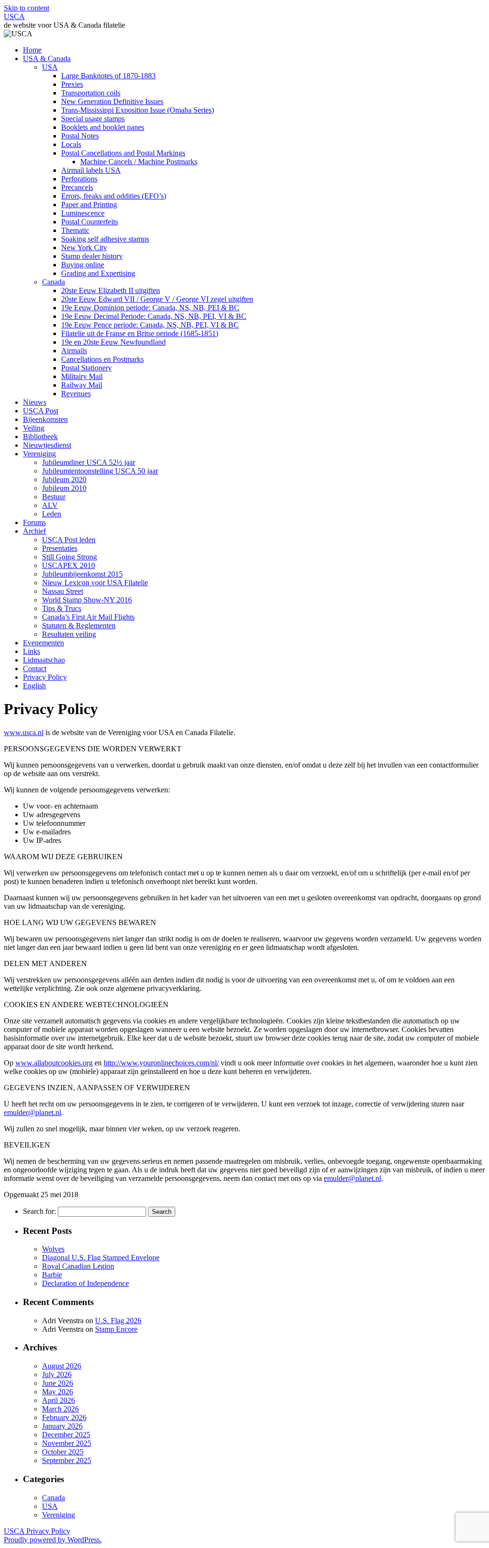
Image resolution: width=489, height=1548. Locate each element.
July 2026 (57, 1374)
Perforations (79, 179)
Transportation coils (90, 93)
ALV (50, 505)
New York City (84, 247)
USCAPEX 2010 (68, 565)
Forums (34, 522)
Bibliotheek (40, 436)
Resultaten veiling (69, 634)
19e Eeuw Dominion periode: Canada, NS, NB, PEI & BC (150, 308)
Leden (51, 514)
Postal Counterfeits (89, 222)
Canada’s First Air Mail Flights (88, 617)
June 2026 (57, 1383)
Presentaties (59, 548)
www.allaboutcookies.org (54, 1063)
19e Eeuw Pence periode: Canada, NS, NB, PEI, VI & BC (150, 325)
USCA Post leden (69, 540)
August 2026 (61, 1366)
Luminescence (83, 213)
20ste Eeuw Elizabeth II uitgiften (110, 290)
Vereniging (39, 454)
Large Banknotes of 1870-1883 (108, 76)
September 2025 (66, 1460)
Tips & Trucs (61, 608)
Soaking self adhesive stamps (105, 239)
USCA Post (40, 411)
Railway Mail (81, 385)
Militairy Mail (82, 376)
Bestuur (53, 497)
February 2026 (64, 1417)
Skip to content (26, 8)
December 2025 (66, 1435)
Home (32, 50)
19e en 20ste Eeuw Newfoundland (113, 342)
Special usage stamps (93, 119)
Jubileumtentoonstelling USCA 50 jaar (100, 471)
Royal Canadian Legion (78, 1266)
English (34, 686)
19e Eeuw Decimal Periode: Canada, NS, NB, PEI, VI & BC (153, 316)
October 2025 (63, 1452)
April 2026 (58, 1400)
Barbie (52, 1275)
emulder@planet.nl (32, 1112)
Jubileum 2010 (64, 488)
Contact (34, 668)
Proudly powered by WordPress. (53, 1540)
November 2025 (66, 1443)
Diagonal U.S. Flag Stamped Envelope (100, 1257)
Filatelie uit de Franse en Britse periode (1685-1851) (139, 333)
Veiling (33, 428)
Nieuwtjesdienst (47, 445)
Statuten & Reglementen (79, 625)
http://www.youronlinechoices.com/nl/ (161, 1063)
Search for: (39, 1211)
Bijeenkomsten (45, 419)
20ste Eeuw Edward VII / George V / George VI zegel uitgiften (157, 299)
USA (50, 67)
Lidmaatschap (44, 660)
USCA (14, 16)
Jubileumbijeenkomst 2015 (82, 574)
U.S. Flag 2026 (118, 1320)
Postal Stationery (86, 368)
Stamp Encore (116, 1329)
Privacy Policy (45, 677)
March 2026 (60, 1409)
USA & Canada (47, 58)
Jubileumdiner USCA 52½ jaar (88, 462)
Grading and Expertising (98, 273)
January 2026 (62, 1426)
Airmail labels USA (91, 170)
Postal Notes (80, 136)
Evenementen (43, 643)
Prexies (72, 84)
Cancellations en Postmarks (102, 359)
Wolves (53, 1249)
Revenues (76, 394)
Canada (53, 282)
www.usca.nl (23, 732)
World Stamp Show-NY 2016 (87, 600)
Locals (71, 144)
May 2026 (57, 1392)
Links (31, 651)
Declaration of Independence (85, 1283)
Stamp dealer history (92, 256)
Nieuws (34, 402)
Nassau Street (62, 591)
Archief (34, 531)
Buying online (82, 265)
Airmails (74, 351)
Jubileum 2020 (64, 479)
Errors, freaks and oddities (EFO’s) (113, 196)
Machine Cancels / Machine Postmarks (138, 162)
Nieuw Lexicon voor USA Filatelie (95, 583)
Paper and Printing (89, 204)
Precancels (77, 187)
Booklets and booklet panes (102, 127)
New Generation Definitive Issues (112, 101)
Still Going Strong (69, 557)
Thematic (75, 230)
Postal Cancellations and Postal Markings (123, 153)
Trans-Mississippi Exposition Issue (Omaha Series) (137, 110)
